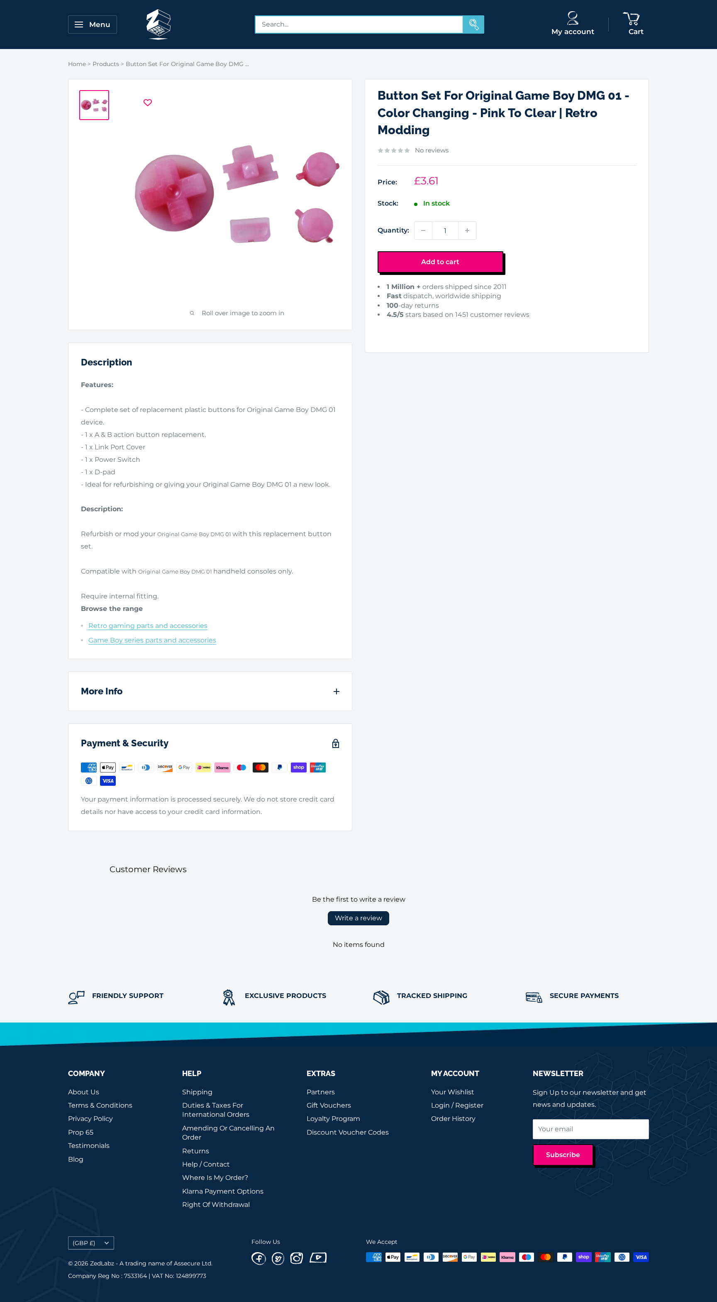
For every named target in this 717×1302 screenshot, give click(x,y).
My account (572, 31)
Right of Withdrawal (216, 1205)
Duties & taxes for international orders (215, 1109)
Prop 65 (80, 1132)
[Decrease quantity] (423, 230)
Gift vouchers (329, 1105)
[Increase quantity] (467, 230)
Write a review (358, 918)
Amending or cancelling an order (228, 1132)
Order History (453, 1119)
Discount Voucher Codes (348, 1132)
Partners (321, 1092)
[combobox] (359, 24)
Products (106, 64)
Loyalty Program (333, 1119)
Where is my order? (215, 1178)
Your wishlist (452, 1092)
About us (83, 1092)
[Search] (473, 24)
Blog (75, 1159)
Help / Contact (206, 1164)
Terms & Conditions (100, 1105)
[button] (390, 327)
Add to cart (440, 262)
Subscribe (563, 1155)
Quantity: (393, 230)
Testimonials (89, 1146)
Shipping (197, 1092)
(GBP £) (84, 1243)
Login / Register (457, 1105)
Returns (195, 1151)
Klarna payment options (222, 1191)
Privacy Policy (90, 1119)
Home (77, 64)
